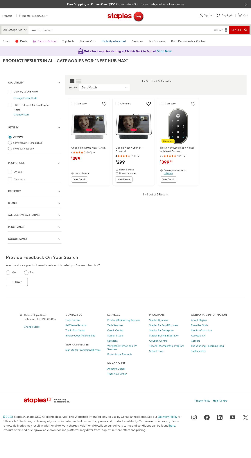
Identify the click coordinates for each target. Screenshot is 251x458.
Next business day (23, 148)
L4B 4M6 (168, 173)
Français (7, 15)
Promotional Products (119, 354)
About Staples (199, 320)
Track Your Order (75, 330)
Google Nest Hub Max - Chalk (88, 147)
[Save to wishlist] (104, 104)
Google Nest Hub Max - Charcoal (129, 149)
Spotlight (112, 340)
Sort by (73, 87)
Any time (18, 136)
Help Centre (72, 320)
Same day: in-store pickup (27, 142)
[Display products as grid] (72, 81)
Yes (14, 272)
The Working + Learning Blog (207, 345)
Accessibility (198, 335)
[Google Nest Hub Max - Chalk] (89, 126)
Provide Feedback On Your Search (42, 257)
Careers (195, 340)
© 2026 (8, 416)
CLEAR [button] (218, 29)
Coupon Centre (158, 340)
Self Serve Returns (75, 325)
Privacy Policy (202, 400)
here (172, 425)
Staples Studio (115, 335)
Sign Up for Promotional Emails (83, 349)
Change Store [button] (22, 114)
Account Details (116, 368)
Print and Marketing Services (123, 320)
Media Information (201, 330)
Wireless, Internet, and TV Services (122, 347)
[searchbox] (120, 30)
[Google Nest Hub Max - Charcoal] (134, 126)
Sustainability (198, 350)
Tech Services (115, 325)
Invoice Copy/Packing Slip (80, 335)
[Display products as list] (78, 81)
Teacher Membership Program (166, 345)
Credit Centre (115, 330)
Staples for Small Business (163, 325)
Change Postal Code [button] (25, 97)
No (32, 272)
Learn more (176, 4)
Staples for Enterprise (161, 330)
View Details (79, 179)
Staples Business (158, 320)
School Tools (156, 350)
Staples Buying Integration (164, 335)
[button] (14, 30)
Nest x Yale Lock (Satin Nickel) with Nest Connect (177, 149)
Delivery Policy (167, 416)
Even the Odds (199, 325)
